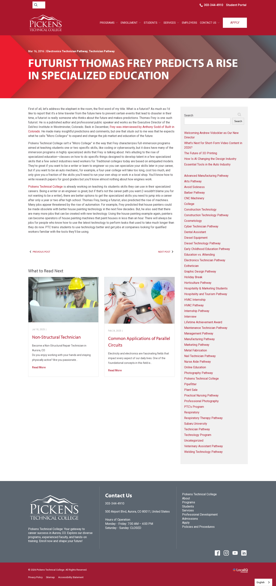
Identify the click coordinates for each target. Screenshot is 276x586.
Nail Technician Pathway (200, 356)
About (186, 498)
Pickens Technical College (45, 186)
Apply (234, 22)
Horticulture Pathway (197, 283)
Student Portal (236, 5)
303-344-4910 (213, 5)
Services (188, 510)
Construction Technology (200, 209)
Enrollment (129, 22)
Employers (189, 22)
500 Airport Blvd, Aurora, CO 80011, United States (137, 511)
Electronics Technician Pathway (66, 51)
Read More (39, 367)
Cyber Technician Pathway (201, 226)
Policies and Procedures (198, 527)
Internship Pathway (196, 311)
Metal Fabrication (195, 350)
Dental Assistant (195, 232)
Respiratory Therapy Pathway (203, 418)
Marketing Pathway (196, 345)
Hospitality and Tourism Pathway (205, 294)
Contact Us (208, 22)
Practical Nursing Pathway (201, 395)
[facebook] (217, 553)
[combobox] (263, 582)
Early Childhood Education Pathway (207, 249)
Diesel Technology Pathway (202, 243)
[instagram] (226, 553)
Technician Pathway (102, 51)
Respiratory (191, 412)
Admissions (190, 518)
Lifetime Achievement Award (203, 322)
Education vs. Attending (199, 254)
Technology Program (197, 435)
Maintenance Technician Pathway (205, 328)
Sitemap (50, 577)
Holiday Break (193, 277)
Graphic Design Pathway (200, 271)
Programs (107, 22)
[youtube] (235, 553)
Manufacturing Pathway (199, 339)
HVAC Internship (195, 299)
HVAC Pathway (194, 305)
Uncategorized (193, 440)
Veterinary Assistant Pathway (203, 446)
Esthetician (191, 266)
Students (150, 22)
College (189, 204)
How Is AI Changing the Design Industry (210, 159)
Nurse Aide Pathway (197, 361)
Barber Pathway (194, 192)
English (261, 582)
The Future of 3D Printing (200, 153)
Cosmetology (193, 221)
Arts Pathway (193, 181)
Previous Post (41, 251)
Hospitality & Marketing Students (206, 288)
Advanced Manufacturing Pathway (206, 175)
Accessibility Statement (71, 577)
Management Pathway (198, 333)
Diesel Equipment (195, 237)
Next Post (164, 251)
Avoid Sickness (194, 187)
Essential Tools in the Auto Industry (207, 164)
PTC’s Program (194, 407)
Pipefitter (190, 384)
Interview (190, 316)
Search (188, 115)
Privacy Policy (35, 577)
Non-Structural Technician (56, 337)
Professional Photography (201, 401)
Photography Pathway (198, 373)
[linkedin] (244, 553)
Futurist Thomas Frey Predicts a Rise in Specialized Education (133, 68)
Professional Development (200, 514)
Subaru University (195, 423)
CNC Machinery (194, 198)
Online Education (195, 367)
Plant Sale (191, 390)
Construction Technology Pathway (206, 215)
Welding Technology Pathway (203, 452)
